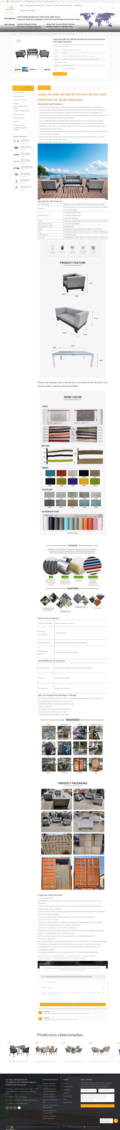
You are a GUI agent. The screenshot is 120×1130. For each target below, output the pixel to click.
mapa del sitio (67, 1102)
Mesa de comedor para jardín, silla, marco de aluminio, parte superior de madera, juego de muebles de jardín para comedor (47, 1061)
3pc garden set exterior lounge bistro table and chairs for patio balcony (25, 140)
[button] (112, 1055)
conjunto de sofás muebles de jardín (62, 958)
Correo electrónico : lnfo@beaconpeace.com (23, 1100)
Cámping (16, 103)
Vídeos (56, 5)
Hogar (21, 5)
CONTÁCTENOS (15, 1)
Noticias (70, 5)
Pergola (16, 121)
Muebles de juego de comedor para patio (49, 1090)
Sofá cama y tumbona (20, 100)
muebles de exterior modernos (58, 956)
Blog (64, 1099)
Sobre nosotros (30, 5)
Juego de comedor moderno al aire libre (49, 1084)
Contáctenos (78, 5)
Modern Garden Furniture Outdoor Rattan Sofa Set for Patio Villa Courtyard (26, 160)
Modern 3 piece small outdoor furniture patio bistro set (102, 1061)
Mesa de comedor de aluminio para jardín (49, 1117)
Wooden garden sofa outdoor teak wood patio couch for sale (26, 167)
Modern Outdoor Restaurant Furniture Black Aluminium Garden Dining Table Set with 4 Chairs (26, 147)
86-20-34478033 (50, 1)
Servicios (63, 5)
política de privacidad (74, 1127)
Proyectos (49, 5)
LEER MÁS (22, 143)
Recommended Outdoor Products (21, 128)
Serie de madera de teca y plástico (21, 107)
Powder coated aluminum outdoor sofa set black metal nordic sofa (26, 153)
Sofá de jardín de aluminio (45, 958)
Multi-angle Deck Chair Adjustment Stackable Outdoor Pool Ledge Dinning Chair (26, 173)
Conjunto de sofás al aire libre (25, 33)
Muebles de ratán (19, 118)
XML (63, 1127)
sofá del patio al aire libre (74, 956)
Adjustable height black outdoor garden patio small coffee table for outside (25, 180)
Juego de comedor (19, 92)
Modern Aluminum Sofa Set (88, 956)
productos (40, 5)
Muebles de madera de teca (22, 110)
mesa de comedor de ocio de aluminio (49, 1112)
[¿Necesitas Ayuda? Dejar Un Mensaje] (116, 1121)
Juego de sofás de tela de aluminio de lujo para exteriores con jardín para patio (69, 976)
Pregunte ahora (61, 73)
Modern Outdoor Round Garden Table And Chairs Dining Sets (75, 1061)
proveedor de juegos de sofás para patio (50, 1106)
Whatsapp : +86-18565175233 (18, 1103)
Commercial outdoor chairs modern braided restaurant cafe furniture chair (26, 187)
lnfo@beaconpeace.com (32, 1)
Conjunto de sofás (19, 96)
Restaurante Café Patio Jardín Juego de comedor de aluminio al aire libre (20, 1061)
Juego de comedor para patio (50, 1101)
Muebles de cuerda (19, 114)
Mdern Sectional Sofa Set (79, 958)
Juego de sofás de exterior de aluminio (49, 1095)
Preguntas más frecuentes (27, 10)
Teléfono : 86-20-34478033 (18, 1097)
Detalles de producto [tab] (44, 87)
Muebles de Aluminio (19, 125)
